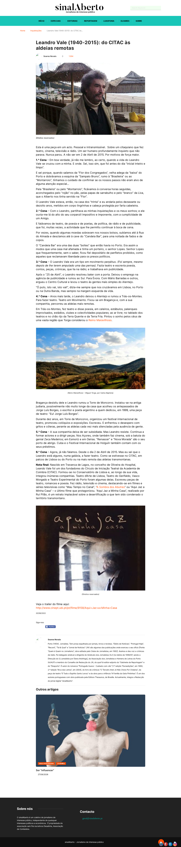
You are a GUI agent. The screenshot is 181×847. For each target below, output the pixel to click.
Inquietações (35, 30)
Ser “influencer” (45, 770)
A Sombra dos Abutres (111, 487)
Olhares (125, 21)
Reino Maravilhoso (100, 320)
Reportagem (90, 21)
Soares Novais (49, 56)
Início (41, 21)
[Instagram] (27, 8)
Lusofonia (108, 21)
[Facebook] (17, 8)
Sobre (139, 21)
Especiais (56, 21)
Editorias (72, 21)
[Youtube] (22, 8)
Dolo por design (46, 764)
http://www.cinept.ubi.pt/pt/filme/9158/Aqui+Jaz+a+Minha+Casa (76, 607)
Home (22, 30)
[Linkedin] (31, 8)
